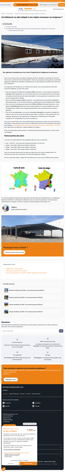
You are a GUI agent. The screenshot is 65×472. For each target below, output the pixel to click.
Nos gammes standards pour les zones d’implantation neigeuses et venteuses (30, 28)
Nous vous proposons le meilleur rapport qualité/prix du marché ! (26, 273)
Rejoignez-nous (11, 379)
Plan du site (39, 461)
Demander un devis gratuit (14, 268)
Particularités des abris (16, 30)
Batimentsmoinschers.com (13, 387)
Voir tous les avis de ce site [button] (58, 8)
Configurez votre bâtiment (49, 4)
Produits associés (11, 26)
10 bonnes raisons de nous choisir (14, 252)
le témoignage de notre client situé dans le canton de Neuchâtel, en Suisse (36, 125)
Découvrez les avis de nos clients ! (17, 270)
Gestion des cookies (50, 461)
